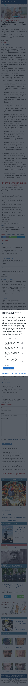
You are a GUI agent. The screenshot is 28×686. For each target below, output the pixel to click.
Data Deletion (5, 373)
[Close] (25, 312)
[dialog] (14, 343)
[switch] (22, 343)
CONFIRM (8, 368)
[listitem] (14, 339)
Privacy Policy (22, 373)
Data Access (14, 373)
